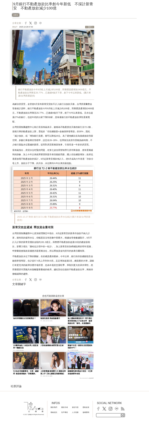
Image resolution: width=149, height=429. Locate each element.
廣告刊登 (75, 407)
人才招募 (75, 412)
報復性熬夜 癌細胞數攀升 (50, 318)
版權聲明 (86, 412)
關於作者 (64, 407)
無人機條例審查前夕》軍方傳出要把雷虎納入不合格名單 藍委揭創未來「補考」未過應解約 (80, 320)
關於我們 (54, 407)
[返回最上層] (142, 422)
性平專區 (64, 412)
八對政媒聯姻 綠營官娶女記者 (52, 345)
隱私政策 (86, 407)
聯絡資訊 (54, 412)
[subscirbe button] (122, 415)
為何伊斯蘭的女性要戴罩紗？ (24, 318)
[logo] (34, 407)
